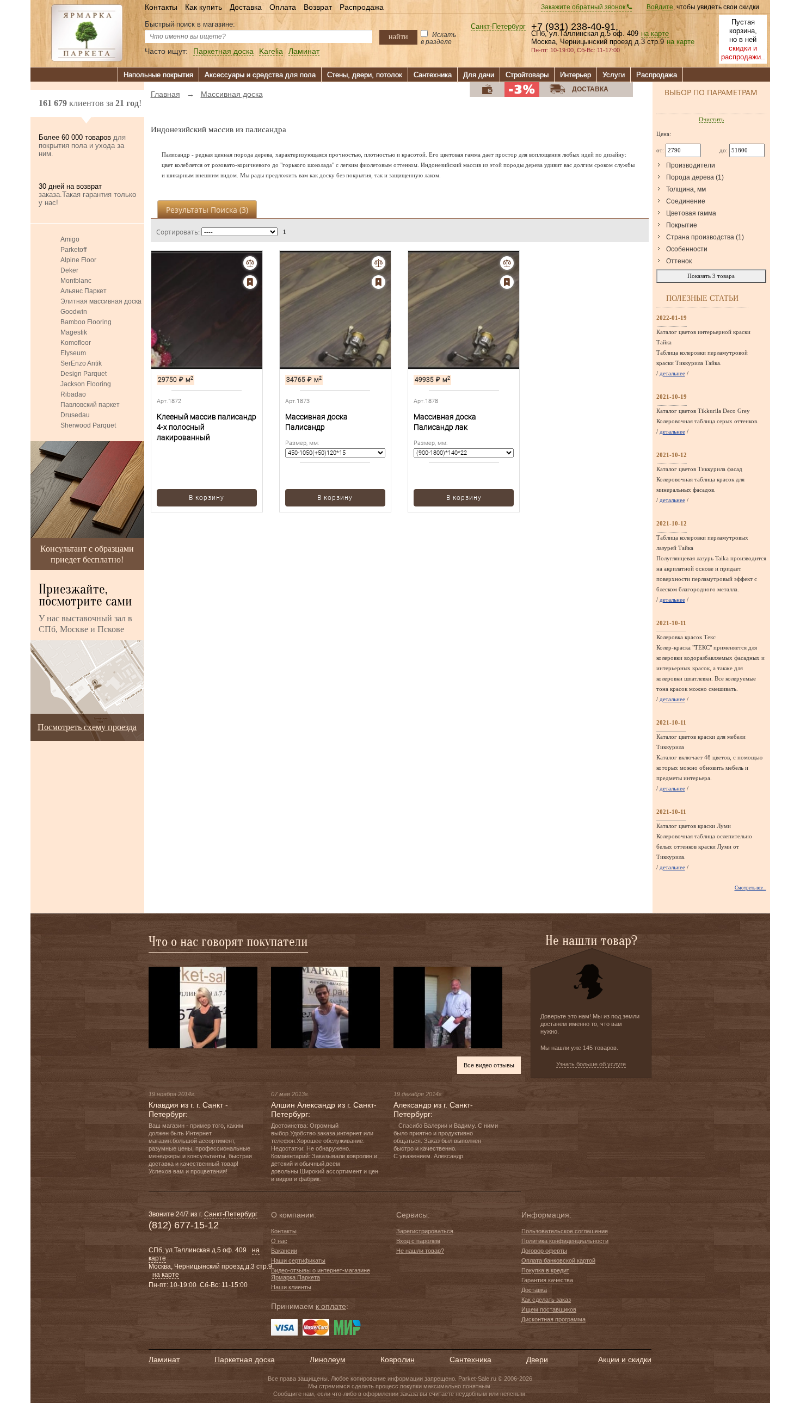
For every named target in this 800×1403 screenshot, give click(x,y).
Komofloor (75, 343)
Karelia (271, 51)
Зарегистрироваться (424, 1231)
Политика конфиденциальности (564, 1241)
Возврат (318, 7)
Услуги (613, 75)
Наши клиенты (291, 1287)
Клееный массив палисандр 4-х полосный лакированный (206, 427)
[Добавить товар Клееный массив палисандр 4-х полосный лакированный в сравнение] (250, 263)
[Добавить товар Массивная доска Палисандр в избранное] (378, 282)
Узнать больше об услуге (591, 1064)
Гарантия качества (547, 1280)
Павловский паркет (90, 405)
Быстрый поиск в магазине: (190, 24)
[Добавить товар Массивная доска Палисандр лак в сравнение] (507, 263)
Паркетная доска (223, 51)
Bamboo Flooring (86, 322)
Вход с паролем (418, 1241)
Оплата (282, 7)
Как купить (203, 7)
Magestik (73, 332)
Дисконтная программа (553, 1319)
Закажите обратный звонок (584, 7)
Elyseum (73, 353)
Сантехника (433, 75)
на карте (655, 34)
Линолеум (328, 1359)
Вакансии (284, 1250)
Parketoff (73, 250)
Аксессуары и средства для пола (260, 75)
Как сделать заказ (546, 1299)
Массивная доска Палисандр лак (445, 421)
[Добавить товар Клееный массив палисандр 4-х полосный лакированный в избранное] (250, 282)
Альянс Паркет (83, 291)
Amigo (69, 239)
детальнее (672, 373)
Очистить (711, 119)
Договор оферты (544, 1250)
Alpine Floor (78, 260)
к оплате (331, 1306)
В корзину (206, 498)
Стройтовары (527, 75)
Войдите (660, 7)
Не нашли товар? (420, 1250)
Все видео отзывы (489, 1065)
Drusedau (75, 415)
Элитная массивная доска (100, 301)
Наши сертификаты (298, 1260)
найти (398, 36)
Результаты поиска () (207, 210)
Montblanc (75, 281)
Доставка (246, 7)
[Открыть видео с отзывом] (203, 1007)
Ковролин (397, 1359)
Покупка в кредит (545, 1270)
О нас (279, 1241)
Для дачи (478, 75)
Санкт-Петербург (498, 26)
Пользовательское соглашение (564, 1231)
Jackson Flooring (85, 384)
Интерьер (575, 75)
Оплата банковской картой (558, 1260)
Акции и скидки (624, 1359)
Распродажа (362, 7)
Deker (69, 270)
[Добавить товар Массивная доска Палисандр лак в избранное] (507, 282)
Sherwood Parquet (88, 425)
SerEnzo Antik (81, 363)
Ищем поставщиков (548, 1309)
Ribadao (73, 394)
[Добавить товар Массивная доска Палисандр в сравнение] (378, 263)
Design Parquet (83, 374)
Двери (537, 1359)
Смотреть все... (750, 888)
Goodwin (73, 312)
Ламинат (303, 51)
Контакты (161, 7)
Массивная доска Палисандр (316, 421)
